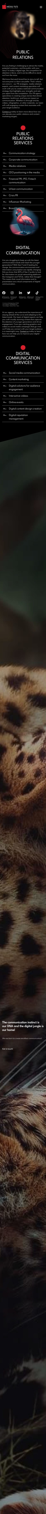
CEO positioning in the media (24, 172)
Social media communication (24, 373)
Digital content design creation (25, 409)
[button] (23, 153)
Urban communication (21, 189)
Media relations (17, 166)
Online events (16, 402)
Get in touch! (7, 1049)
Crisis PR (13, 195)
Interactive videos (18, 396)
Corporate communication (23, 159)
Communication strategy (22, 153)
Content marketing (19, 379)
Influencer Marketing (20, 202)
